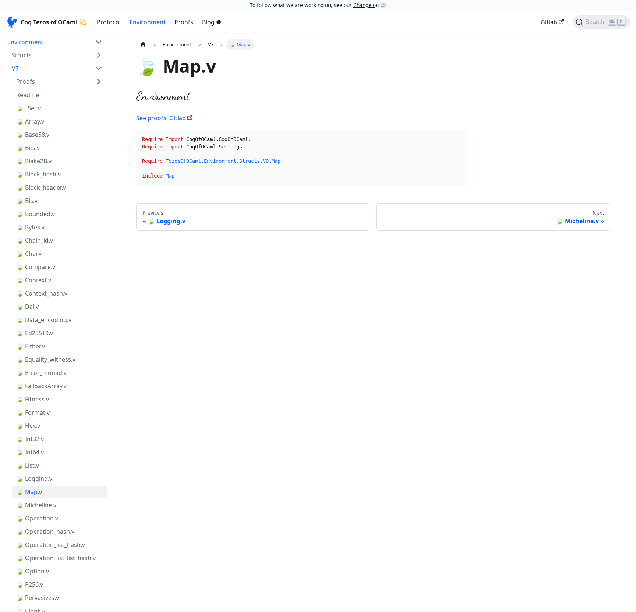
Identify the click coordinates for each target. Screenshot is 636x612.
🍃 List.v (27, 465)
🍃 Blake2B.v (34, 161)
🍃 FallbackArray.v (41, 386)
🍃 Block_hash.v (38, 174)
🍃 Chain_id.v (34, 240)
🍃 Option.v (32, 571)
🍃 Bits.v (28, 148)
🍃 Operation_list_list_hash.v (56, 558)
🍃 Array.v (30, 121)
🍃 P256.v (29, 584)
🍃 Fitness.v (32, 399)
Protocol (109, 22)
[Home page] (143, 44)
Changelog (366, 4)
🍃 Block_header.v (41, 187)
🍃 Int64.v (30, 452)
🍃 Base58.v (32, 134)
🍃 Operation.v (37, 518)
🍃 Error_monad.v (41, 373)
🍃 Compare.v (35, 267)
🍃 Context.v (33, 280)
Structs (22, 55)
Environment (148, 22)
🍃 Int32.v (30, 439)
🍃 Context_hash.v (41, 293)
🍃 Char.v (29, 254)
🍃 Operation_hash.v (45, 531)
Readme (27, 95)
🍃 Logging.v (34, 479)
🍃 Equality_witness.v (45, 359)
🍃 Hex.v (28, 426)
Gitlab (549, 22)
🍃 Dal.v (27, 307)
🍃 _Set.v (28, 108)
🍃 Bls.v (27, 201)
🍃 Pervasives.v (37, 598)
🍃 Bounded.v (35, 214)
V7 (15, 68)
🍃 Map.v (29, 492)
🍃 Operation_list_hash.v (50, 545)
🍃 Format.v (33, 412)
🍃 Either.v (30, 346)
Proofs (183, 22)
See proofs (151, 118)
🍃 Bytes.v (30, 227)
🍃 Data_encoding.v (43, 320)
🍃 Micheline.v (36, 505)
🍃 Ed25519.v (34, 333)
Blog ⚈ (211, 22)
